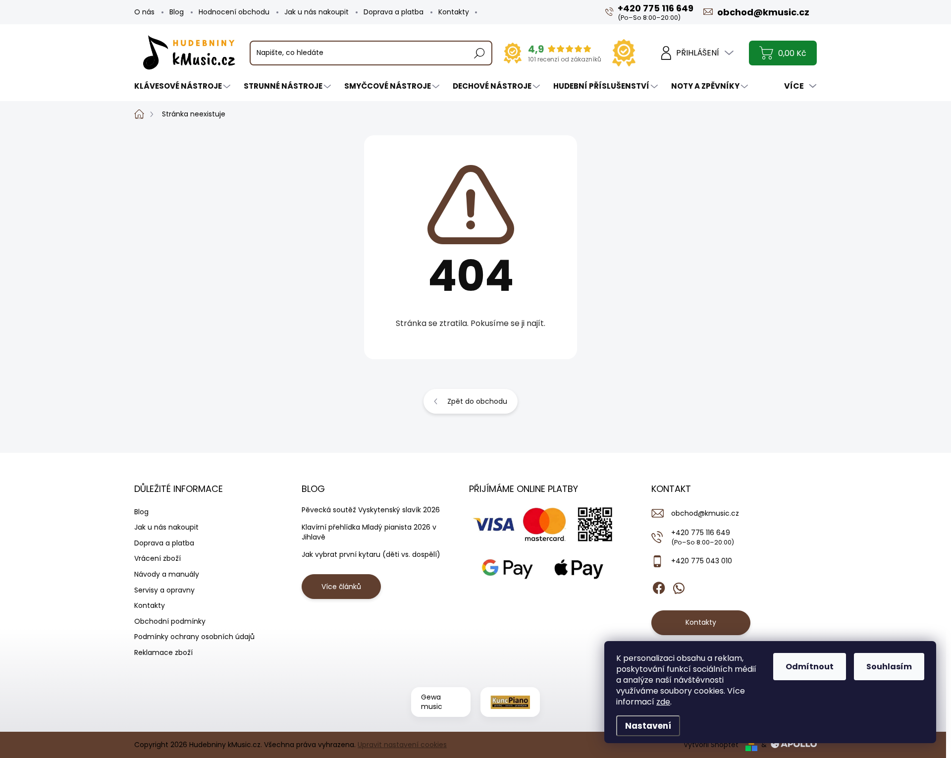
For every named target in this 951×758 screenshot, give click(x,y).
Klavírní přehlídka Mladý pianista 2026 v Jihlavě (369, 532)
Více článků (341, 587)
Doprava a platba (393, 12)
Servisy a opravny (164, 590)
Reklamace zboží (163, 652)
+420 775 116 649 (702, 537)
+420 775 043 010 (701, 561)
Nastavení (648, 726)
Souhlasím (889, 666)
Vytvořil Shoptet (711, 745)
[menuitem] (183, 86)
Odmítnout (810, 666)
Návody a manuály (166, 574)
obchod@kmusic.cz (705, 513)
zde (663, 701)
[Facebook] (658, 586)
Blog (176, 12)
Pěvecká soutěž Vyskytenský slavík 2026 (371, 510)
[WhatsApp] (678, 586)
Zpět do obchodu (477, 401)
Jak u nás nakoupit (316, 12)
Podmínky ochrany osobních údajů (194, 637)
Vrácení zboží (157, 558)
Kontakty (453, 12)
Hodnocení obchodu (234, 12)
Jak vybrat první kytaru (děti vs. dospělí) (371, 554)
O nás (144, 12)
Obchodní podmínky (170, 621)
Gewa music (431, 702)
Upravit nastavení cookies (402, 745)
